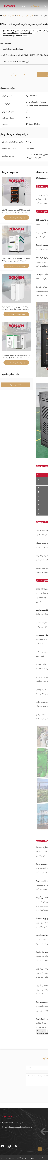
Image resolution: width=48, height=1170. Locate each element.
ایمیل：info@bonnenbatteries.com (17, 1127)
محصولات (35, 6)
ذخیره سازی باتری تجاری (25, 15)
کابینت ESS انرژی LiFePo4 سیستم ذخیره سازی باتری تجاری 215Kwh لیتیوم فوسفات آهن (16, 260)
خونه (4, 15)
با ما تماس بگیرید (17, 74)
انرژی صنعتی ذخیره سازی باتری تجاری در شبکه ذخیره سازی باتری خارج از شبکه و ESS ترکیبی (16, 357)
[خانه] (9, 6)
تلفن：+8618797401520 (13, 1123)
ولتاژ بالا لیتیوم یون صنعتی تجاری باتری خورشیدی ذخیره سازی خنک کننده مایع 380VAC (15, 309)
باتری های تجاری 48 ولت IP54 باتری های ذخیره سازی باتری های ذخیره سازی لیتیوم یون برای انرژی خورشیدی (16, 212)
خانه (24, 6)
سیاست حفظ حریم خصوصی (35, 1158)
